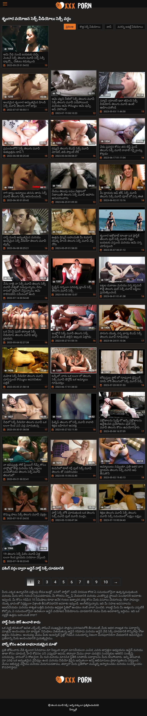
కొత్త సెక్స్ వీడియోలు (90, 26)
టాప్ (109, 26)
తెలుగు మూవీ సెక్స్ (60, 705)
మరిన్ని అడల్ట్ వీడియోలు (130, 26)
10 (106, 582)
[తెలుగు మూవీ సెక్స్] (73, 8)
